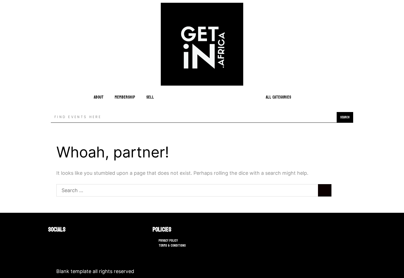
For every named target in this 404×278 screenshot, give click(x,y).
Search (345, 117)
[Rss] (67, 241)
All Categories (278, 97)
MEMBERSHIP (125, 97)
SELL (150, 97)
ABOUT (99, 97)
